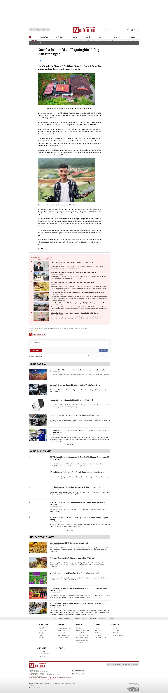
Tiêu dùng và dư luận (82, 640)
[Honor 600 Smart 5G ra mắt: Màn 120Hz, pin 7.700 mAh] (38, 404)
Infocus (132, 37)
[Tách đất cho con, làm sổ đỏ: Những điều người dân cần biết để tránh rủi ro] (41, 296)
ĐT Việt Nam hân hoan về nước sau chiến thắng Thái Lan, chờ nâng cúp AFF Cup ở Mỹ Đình (79, 458)
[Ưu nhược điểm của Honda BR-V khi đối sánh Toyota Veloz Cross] (38, 389)
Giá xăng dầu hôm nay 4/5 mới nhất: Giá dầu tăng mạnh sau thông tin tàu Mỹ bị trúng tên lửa (80, 431)
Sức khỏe (116, 630)
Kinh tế (74, 37)
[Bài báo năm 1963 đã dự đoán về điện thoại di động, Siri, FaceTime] (38, 492)
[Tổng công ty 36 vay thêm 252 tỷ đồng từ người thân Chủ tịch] (41, 266)
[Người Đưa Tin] (61, 665)
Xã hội (88, 37)
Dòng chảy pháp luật (64, 628)
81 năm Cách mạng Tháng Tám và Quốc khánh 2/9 (100, 40)
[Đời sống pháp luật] (120, 689)
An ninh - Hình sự (63, 637)
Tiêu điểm (42, 628)
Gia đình (115, 628)
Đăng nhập (103, 350)
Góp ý (38, 30)
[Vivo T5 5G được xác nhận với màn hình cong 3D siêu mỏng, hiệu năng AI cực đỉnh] (38, 507)
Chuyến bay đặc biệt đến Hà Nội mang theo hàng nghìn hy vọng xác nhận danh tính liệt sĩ (78, 589)
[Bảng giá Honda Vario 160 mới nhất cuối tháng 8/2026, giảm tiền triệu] (38, 477)
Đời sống (102, 37)
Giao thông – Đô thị (100, 637)
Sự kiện (41, 633)
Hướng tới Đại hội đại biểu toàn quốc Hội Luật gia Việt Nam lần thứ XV (131, 40)
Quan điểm (42, 651)
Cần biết (115, 633)
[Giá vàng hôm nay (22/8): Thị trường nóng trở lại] (38, 547)
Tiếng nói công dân (63, 635)
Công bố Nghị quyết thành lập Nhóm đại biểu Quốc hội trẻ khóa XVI (75, 313)
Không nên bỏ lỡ (35, 43)
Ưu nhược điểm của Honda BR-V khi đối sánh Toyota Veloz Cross (75, 385)
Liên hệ (32, 30)
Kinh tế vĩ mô (80, 633)
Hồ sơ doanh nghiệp (82, 635)
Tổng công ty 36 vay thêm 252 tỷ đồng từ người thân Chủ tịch (72, 262)
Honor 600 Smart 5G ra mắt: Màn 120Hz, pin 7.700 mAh (71, 400)
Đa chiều (117, 37)
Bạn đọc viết (42, 656)
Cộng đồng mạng (118, 635)
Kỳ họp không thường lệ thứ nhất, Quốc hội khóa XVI (72, 40)
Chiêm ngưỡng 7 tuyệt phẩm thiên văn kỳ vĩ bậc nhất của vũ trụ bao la (77, 370)
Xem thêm (69, 445)
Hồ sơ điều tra (62, 633)
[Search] (128, 30)
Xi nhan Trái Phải (44, 654)
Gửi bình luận (36, 350)
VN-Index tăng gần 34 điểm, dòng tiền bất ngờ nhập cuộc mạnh (74, 573)
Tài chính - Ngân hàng (82, 630)
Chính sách (42, 630)
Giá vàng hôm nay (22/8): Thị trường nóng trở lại (69, 543)
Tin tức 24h (126, 664)
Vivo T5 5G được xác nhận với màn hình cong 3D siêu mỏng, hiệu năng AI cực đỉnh (78, 503)
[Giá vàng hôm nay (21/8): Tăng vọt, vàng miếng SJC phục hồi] (38, 562)
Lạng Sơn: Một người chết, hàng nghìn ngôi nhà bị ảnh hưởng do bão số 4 (77, 303)
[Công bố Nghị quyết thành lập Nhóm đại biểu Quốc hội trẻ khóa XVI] (41, 316)
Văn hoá (97, 633)
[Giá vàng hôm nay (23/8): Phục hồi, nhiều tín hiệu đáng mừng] (41, 286)
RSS (109, 664)
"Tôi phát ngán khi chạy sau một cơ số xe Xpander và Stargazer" (75, 415)
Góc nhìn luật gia (62, 630)
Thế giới (41, 637)
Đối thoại (41, 635)
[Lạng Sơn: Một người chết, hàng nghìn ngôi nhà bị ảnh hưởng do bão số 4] (41, 306)
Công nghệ (79, 642)
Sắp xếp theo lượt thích (92, 356)
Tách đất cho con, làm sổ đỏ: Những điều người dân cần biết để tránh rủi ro (77, 293)
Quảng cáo (46, 30)
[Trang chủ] (84, 30)
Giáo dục (97, 630)
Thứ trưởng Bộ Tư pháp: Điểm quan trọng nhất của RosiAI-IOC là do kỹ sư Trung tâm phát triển (79, 604)
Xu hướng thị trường (82, 637)
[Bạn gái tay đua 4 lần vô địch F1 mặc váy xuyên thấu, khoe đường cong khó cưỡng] (38, 522)
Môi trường (98, 635)
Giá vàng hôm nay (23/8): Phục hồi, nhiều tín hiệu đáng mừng (72, 282)
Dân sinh (97, 628)
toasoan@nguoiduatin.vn (36, 687)
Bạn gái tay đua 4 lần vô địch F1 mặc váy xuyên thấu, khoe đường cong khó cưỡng (79, 518)
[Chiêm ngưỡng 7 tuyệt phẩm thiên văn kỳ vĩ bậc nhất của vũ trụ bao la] (38, 374)
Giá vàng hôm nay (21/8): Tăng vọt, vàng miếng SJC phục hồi (73, 558)
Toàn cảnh (44, 37)
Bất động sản (80, 628)
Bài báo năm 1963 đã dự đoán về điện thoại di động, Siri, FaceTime (76, 487)
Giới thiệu (116, 664)
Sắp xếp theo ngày (106, 356)
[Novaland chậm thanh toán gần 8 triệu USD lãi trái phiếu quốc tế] (41, 276)
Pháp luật (60, 37)
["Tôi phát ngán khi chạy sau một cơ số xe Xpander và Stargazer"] (38, 420)
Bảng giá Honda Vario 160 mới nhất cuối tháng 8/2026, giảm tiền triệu (77, 472)
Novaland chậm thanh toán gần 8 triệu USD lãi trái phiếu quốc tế (73, 272)
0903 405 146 (33, 685)
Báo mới (135, 664)
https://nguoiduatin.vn (34, 670)
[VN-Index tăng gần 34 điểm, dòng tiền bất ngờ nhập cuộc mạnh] (38, 578)
